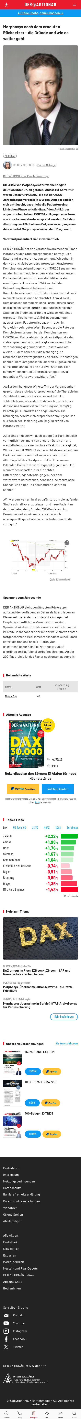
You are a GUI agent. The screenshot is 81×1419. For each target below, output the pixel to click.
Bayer (6, 872)
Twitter (18, 1347)
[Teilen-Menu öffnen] (61, 1414)
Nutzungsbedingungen (19, 1181)
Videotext (10, 1208)
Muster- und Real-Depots (20, 1268)
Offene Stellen (13, 1214)
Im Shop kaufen (57, 789)
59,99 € (33, 1133)
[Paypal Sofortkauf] (51, 1071)
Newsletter (11, 1248)
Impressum (11, 1174)
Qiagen (7, 883)
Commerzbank (11, 860)
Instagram (20, 1331)
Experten (9, 1255)
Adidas (7, 842)
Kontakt (18, 1315)
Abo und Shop (12, 1281)
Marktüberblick (13, 1262)
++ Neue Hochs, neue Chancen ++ (41, 13)
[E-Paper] (34, 1414)
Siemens (8, 854)
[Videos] (7, 1414)
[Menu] (76, 4)
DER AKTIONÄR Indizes (19, 1275)
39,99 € (33, 1071)
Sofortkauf (30, 789)
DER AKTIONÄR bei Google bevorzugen (26, 176)
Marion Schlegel (46, 165)
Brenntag (8, 877)
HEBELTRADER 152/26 (40, 1082)
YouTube (19, 1323)
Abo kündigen (12, 1221)
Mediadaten (11, 1168)
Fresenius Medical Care (17, 866)
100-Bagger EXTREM (39, 1113)
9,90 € (32, 1102)
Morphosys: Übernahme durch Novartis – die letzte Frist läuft (38, 988)
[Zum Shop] (20, 1414)
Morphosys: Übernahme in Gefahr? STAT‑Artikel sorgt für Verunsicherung (40, 1005)
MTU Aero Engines (14, 889)
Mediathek (10, 1242)
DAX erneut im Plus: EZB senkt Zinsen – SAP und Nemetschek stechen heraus (36, 972)
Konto (37, 802)
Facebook (19, 1339)
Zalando (7, 836)
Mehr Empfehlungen (64, 1016)
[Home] (47, 1414)
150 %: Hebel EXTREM (39, 1052)
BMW (6, 848)
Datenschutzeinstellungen (21, 1201)
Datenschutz (12, 1188)
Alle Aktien (10, 1235)
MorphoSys (10, 155)
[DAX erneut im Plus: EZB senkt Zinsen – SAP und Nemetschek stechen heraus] (40, 938)
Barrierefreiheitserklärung (21, 1194)
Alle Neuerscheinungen (67, 1043)
